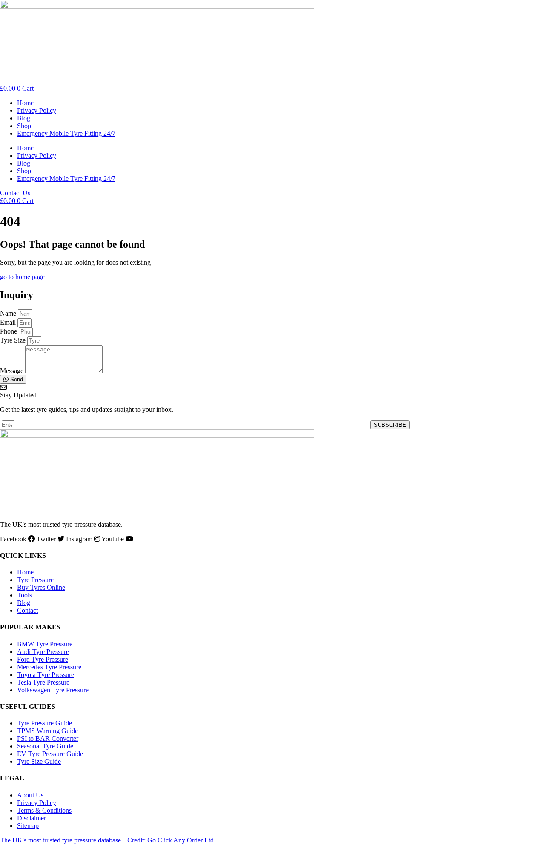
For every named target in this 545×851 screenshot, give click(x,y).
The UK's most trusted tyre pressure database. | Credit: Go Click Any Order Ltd (107, 840)
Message (12, 370)
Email (8, 322)
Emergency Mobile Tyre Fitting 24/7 (66, 133)
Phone (9, 331)
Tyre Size (13, 340)
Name (9, 313)
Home (25, 102)
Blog (23, 118)
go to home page (22, 276)
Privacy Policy (36, 110)
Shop (24, 125)
